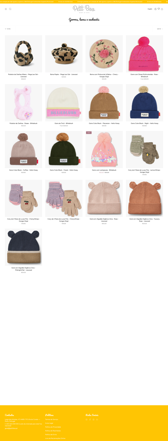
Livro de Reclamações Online (55, 438)
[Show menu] (6, 9)
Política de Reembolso (53, 431)
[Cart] (162, 9)
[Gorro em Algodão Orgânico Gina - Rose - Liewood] (104, 198)
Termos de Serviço (51, 419)
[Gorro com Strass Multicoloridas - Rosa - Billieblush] (144, 53)
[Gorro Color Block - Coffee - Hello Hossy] (23, 149)
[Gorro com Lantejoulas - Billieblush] (104, 149)
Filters (8, 29)
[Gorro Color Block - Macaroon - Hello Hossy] (104, 102)
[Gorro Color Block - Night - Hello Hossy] (144, 102)
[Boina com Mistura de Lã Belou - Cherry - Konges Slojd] (104, 53)
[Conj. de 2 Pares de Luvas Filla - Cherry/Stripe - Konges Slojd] (23, 198)
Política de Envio (51, 434)
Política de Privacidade (53, 427)
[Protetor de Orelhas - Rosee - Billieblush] (23, 102)
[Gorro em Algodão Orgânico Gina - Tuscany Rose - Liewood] (144, 198)
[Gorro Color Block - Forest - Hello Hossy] (63, 149)
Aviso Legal (49, 423)
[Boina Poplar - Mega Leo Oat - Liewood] (63, 53)
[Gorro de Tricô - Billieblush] (63, 102)
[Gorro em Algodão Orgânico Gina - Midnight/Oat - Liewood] (23, 247)
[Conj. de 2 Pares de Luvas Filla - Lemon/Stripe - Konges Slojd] (144, 149)
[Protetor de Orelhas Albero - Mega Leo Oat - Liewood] (23, 53)
